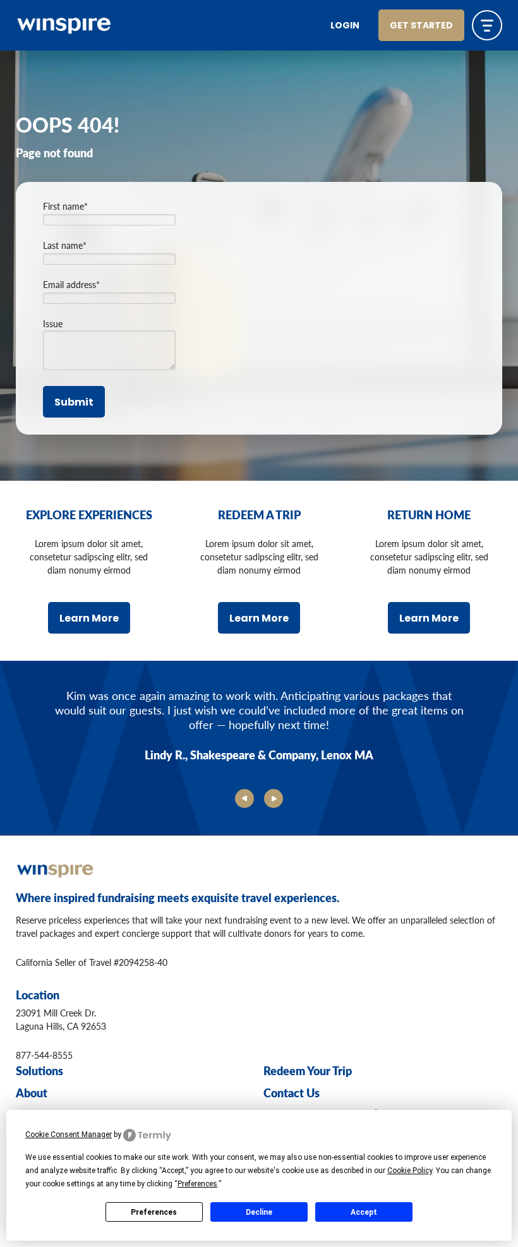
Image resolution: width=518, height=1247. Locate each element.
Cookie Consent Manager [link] (68, 1134)
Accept (364, 1212)
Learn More (89, 619)
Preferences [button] (197, 1183)
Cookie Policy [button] (409, 1170)
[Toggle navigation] (487, 25)
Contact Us (291, 1092)
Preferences (154, 1212)
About (31, 1092)
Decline (259, 1212)
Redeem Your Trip (307, 1070)
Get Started (421, 26)
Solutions (39, 1070)
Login (344, 26)
